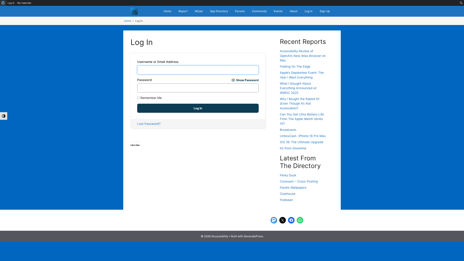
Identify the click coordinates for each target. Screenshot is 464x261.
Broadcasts (288, 130)
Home (167, 11)
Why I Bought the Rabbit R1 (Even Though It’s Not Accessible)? (300, 103)
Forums (240, 11)
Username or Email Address (158, 62)
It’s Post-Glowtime (293, 148)
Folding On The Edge (295, 66)
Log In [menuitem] (11, 2)
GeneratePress (253, 236)
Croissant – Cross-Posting (299, 181)
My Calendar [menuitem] (24, 2)
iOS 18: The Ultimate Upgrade (301, 142)
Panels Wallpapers (293, 187)
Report (183, 11)
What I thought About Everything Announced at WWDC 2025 (298, 88)
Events (278, 11)
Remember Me (151, 98)
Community (259, 11)
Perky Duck (288, 175)
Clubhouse (287, 194)
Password (144, 80)
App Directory (219, 11)
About (293, 11)
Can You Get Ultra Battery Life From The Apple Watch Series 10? (302, 119)
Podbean (286, 200)
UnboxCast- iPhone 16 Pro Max (303, 136)
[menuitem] (3, 3)
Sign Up (325, 11)
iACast (199, 11)
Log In (308, 11)
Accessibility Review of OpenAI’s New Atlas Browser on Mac (303, 55)
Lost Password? (149, 124)
